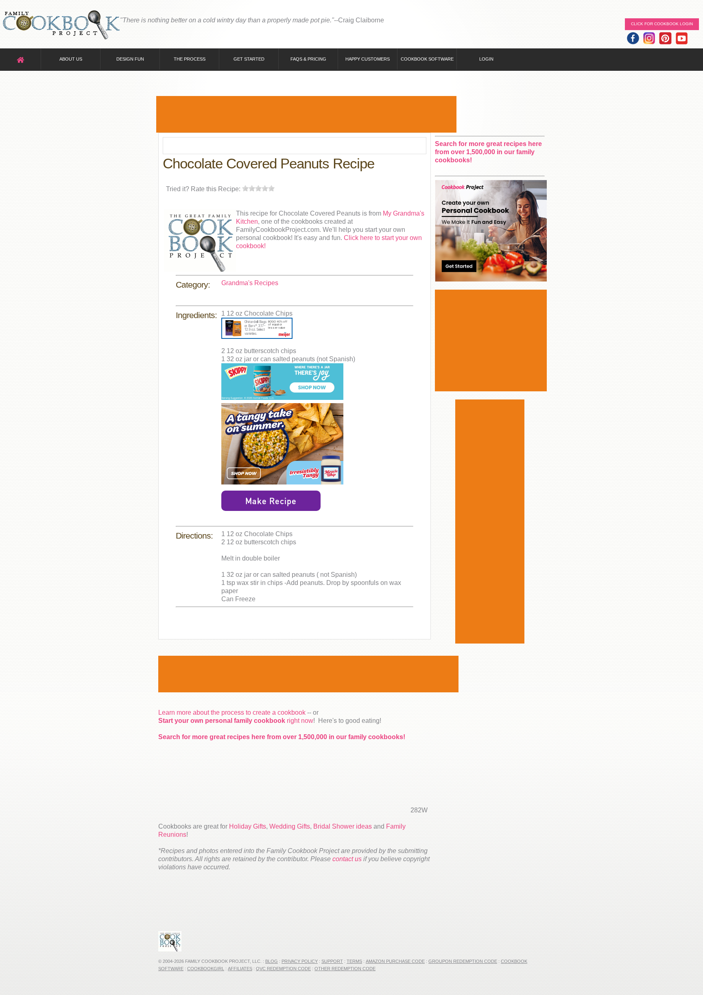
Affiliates (240, 968)
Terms (354, 961)
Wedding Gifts (289, 826)
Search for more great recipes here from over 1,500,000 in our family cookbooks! (281, 736)
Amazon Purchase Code (395, 961)
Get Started (249, 59)
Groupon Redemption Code (462, 961)
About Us (70, 59)
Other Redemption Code (345, 968)
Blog (271, 961)
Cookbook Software (427, 59)
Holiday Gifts (247, 826)
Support (332, 961)
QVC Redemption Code (283, 968)
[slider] (258, 188)
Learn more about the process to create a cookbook (232, 712)
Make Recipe (271, 500)
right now (235, 720)
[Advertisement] (306, 114)
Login (486, 59)
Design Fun (130, 59)
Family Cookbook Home (61, 25)
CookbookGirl (205, 968)
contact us (347, 858)
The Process (189, 59)
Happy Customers (367, 59)
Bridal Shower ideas (342, 826)
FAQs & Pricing (308, 59)
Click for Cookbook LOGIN (662, 24)
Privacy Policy (300, 961)
